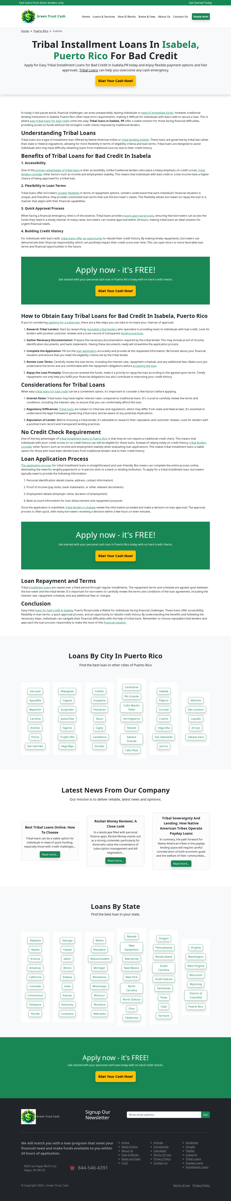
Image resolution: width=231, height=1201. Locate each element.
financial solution (115, 622)
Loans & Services (104, 16)
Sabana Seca (196, 737)
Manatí (131, 728)
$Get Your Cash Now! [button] (115, 80)
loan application (86, 351)
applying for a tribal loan (64, 322)
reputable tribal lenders (102, 329)
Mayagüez (67, 691)
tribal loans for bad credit (51, 391)
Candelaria (99, 737)
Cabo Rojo (131, 750)
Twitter (190, 1151)
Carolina (35, 719)
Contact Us (180, 16)
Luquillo (196, 719)
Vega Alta (164, 728)
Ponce (35, 737)
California (35, 977)
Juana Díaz (67, 719)
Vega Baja (67, 746)
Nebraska (99, 1014)
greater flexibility (68, 193)
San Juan (35, 691)
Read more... (50, 854)
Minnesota (99, 977)
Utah (164, 1006)
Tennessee (163, 988)
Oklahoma (131, 1018)
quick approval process (139, 216)
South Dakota (163, 979)
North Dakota (131, 999)
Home (86, 16)
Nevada (131, 936)
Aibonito (195, 700)
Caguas (67, 700)
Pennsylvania (163, 947)
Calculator (160, 1151)
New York (131, 977)
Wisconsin (195, 975)
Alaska (35, 949)
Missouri (99, 995)
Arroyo (195, 728)
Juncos (163, 746)
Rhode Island (163, 957)
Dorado (99, 746)
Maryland (99, 949)
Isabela (163, 691)
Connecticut (35, 995)
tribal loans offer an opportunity (81, 238)
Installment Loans (197, 1167)
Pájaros (164, 700)
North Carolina (131, 988)
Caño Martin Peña (132, 707)
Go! (205, 1115)
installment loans (40, 587)
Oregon (164, 938)
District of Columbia (196, 995)
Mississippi (100, 986)
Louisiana (67, 1014)
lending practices (132, 333)
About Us (164, 16)
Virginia (196, 947)
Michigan (99, 968)
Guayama (99, 700)
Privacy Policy (162, 1159)
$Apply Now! (200, 16)
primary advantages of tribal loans (58, 170)
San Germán (35, 746)
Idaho (67, 959)
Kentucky (67, 1004)
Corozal (164, 709)
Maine (99, 940)
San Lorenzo (196, 709)
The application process (36, 465)
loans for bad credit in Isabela (54, 610)
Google (190, 1147)
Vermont (163, 1016)
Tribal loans (66, 409)
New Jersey (132, 959)
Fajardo (67, 728)
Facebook (192, 1143)
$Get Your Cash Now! (115, 291)
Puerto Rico (40, 31)
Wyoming (196, 984)
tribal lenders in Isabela (81, 507)
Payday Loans (194, 1163)
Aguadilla (35, 700)
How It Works (127, 16)
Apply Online (129, 1147)
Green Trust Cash (50, 16)
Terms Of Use (162, 1155)
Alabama (35, 940)
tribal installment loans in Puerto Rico (84, 438)
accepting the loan (144, 366)
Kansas (67, 995)
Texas (163, 997)
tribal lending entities (135, 140)
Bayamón (35, 709)
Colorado (35, 986)
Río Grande (131, 696)
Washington (196, 957)
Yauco (99, 719)
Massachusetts (100, 959)
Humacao (99, 709)
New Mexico (131, 968)
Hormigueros (131, 719)
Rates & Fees (146, 16)
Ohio (132, 1008)
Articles (158, 1143)
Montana (99, 1004)
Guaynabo (67, 709)
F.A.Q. (124, 1163)
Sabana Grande (131, 739)
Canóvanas (132, 687)
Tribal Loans (88, 70)
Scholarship (161, 1147)
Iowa (67, 986)
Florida (35, 1014)
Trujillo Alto (67, 737)
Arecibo (35, 728)
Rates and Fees (131, 1159)
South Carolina (163, 968)
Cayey (99, 728)
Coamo (163, 719)
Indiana (67, 977)
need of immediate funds (157, 113)
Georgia (67, 940)
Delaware (35, 1004)
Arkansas (35, 968)
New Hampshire (131, 947)
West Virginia (195, 966)
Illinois (67, 968)
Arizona (35, 959)
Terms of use (181, 1185)
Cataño (99, 691)
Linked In (191, 1155)
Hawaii (67, 949)
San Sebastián (164, 737)
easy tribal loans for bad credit (49, 121)
